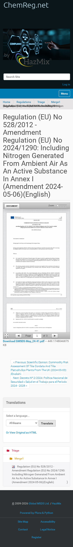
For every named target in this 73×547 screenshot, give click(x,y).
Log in (66, 84)
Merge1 (55, 102)
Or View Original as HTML (21, 432)
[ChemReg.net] (27, 35)
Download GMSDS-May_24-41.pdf (23, 341)
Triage (41, 102)
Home (6, 102)
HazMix (56, 503)
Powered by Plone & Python (36, 512)
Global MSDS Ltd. (39, 503)
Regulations (24, 102)
